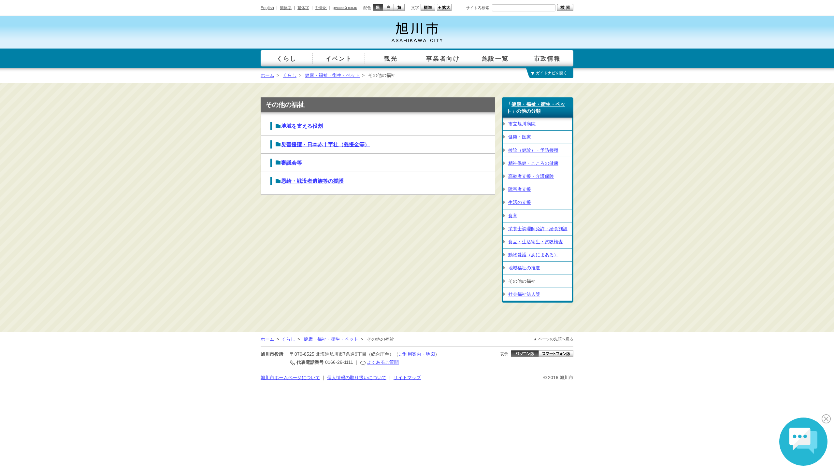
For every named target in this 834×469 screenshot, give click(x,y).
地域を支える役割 (302, 126)
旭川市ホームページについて (290, 377)
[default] (427, 7)
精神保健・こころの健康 (533, 163)
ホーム (267, 75)
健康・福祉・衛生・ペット (332, 75)
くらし (289, 75)
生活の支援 (519, 202)
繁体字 (303, 8)
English (267, 8)
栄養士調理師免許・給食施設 (538, 228)
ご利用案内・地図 (416, 354)
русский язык (345, 8)
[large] (443, 7)
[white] (388, 7)
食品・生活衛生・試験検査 (535, 241)
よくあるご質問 (383, 362)
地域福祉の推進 (524, 267)
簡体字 (286, 8)
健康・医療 (519, 136)
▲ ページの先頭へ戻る (553, 339)
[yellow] (399, 7)
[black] (377, 7)
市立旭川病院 (522, 123)
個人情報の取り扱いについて (356, 377)
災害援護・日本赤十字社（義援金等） (325, 144)
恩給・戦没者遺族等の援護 (312, 181)
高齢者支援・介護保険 (531, 176)
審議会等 (291, 162)
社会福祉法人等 (524, 294)
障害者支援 (519, 189)
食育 (512, 215)
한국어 (321, 8)
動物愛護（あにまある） (533, 254)
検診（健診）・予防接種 (533, 150)
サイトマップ (407, 377)
